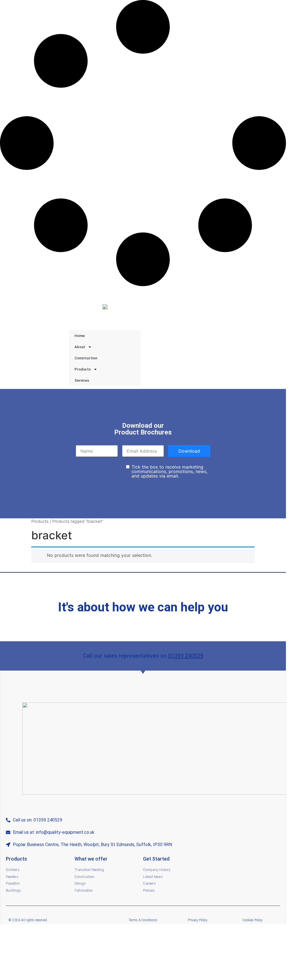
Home (80, 336)
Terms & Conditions (143, 920)
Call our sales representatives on (125, 655)
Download (189, 451)
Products (83, 369)
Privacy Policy (197, 920)
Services (82, 380)
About (80, 347)
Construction (86, 358)
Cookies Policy (252, 920)
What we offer (91, 859)
